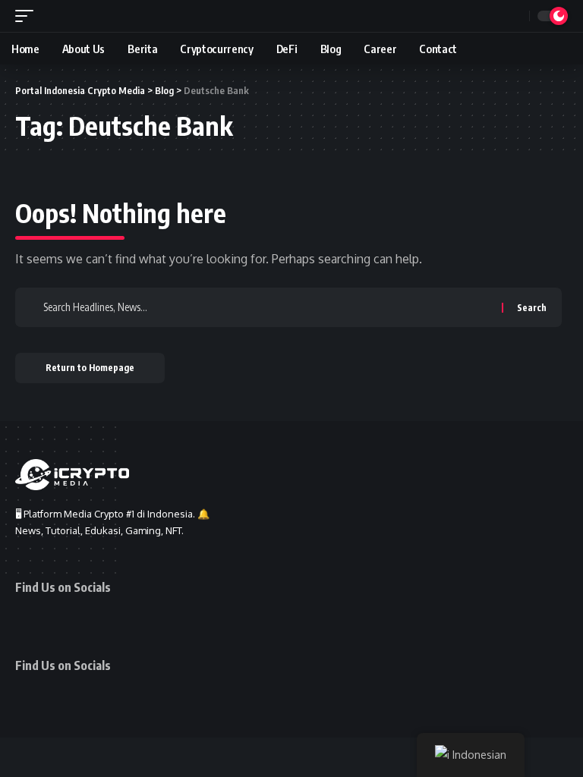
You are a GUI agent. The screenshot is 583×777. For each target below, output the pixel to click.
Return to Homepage (90, 367)
